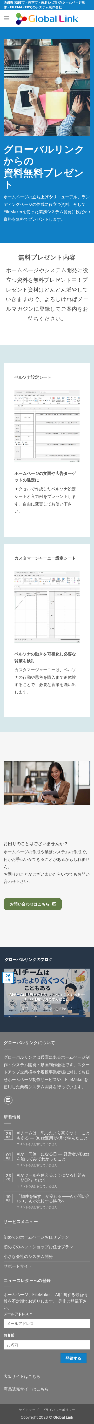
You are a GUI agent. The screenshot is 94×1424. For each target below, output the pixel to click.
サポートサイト (18, 1266)
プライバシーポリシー (58, 1410)
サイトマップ (29, 1410)
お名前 (9, 1335)
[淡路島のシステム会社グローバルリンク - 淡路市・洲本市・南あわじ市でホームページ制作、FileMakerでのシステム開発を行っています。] (47, 18)
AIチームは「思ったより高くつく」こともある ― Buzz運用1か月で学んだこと (47, 996)
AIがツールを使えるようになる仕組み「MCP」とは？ (51, 1177)
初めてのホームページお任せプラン (36, 1237)
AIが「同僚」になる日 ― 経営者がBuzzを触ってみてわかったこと (53, 1156)
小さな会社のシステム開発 (28, 1256)
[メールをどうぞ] (8, 1100)
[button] (7, 18)
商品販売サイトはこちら (26, 1389)
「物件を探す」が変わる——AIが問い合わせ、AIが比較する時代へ (53, 1199)
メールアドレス (18, 1314)
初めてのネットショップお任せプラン (38, 1246)
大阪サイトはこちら (22, 1376)
